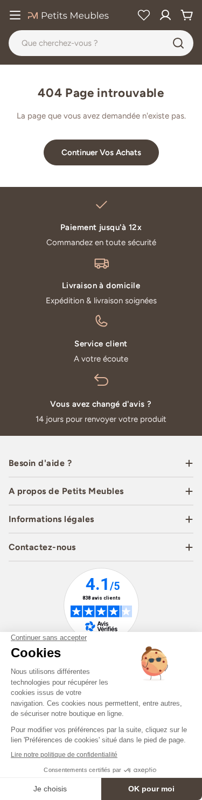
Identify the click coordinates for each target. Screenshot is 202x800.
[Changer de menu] (15, 15)
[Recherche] (178, 43)
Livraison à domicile (101, 285)
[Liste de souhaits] (143, 15)
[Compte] (165, 15)
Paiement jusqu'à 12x (101, 227)
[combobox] (101, 43)
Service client (100, 344)
